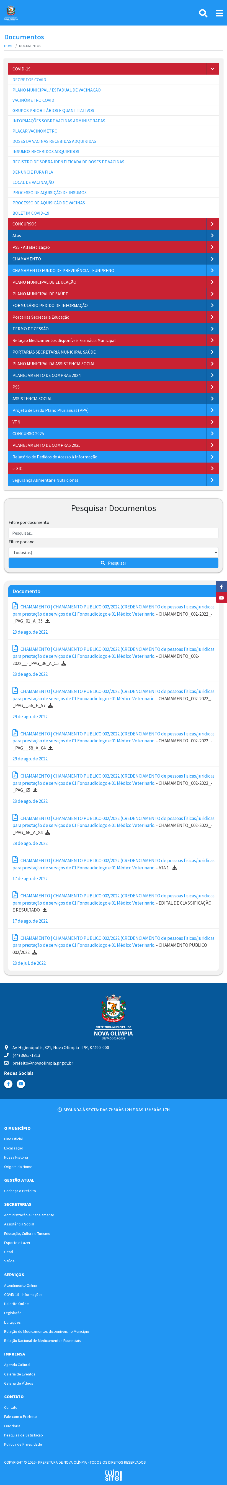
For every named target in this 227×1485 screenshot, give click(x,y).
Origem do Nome (18, 1166)
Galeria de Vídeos (18, 1383)
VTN (16, 422)
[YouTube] (21, 1084)
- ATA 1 (113, 864)
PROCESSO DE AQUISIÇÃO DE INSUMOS (49, 192)
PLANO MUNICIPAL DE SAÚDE (40, 293)
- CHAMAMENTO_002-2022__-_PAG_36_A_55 (113, 656)
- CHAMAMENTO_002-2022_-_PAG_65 (113, 783)
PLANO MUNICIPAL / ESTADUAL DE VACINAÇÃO (56, 90)
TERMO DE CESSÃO (30, 328)
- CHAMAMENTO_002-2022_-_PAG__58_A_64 (113, 741)
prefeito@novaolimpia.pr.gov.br (42, 1063)
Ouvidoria (12, 1425)
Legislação (13, 1312)
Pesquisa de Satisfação (23, 1435)
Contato (10, 1407)
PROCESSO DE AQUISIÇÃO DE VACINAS (48, 202)
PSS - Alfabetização (31, 247)
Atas (16, 235)
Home (8, 46)
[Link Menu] (219, 13)
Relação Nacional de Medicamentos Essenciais (42, 1340)
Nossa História (16, 1157)
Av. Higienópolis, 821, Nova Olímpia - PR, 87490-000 (60, 1047)
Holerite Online (16, 1303)
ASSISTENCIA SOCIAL (32, 398)
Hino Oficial (13, 1138)
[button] (212, 69)
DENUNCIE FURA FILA (32, 172)
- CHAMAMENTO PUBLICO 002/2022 (113, 945)
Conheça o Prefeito (20, 1190)
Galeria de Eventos (19, 1374)
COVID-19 (21, 69)
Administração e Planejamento (29, 1214)
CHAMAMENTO (26, 259)
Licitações (12, 1322)
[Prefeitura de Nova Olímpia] (11, 13)
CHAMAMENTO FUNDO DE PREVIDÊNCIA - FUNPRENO (63, 270)
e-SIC (17, 468)
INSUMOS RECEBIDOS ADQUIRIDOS (45, 151)
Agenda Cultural (17, 1364)
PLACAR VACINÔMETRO (35, 131)
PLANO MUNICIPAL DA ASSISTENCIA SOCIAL (53, 363)
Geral (8, 1251)
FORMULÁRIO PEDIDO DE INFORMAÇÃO (50, 305)
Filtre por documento (29, 522)
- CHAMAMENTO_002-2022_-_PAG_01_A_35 (113, 614)
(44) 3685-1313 (26, 1055)
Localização (13, 1148)
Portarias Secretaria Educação (40, 317)
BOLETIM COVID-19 (30, 213)
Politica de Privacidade (23, 1444)
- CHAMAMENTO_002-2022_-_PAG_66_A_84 (113, 825)
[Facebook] (8, 1084)
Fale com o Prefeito (20, 1416)
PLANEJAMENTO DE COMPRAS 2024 (46, 375)
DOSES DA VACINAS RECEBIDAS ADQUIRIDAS (54, 141)
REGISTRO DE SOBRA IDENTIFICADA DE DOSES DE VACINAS (68, 161)
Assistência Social (19, 1224)
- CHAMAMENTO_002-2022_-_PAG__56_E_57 (113, 698)
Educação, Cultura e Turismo (27, 1233)
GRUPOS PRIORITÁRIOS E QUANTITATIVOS (53, 110)
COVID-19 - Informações (23, 1294)
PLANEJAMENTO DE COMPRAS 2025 (46, 445)
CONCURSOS (24, 224)
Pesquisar (117, 563)
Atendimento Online (20, 1285)
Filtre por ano (22, 541)
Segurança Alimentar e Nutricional (45, 480)
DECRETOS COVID (29, 79)
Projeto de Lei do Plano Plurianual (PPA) (50, 410)
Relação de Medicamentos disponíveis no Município (46, 1331)
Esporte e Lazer (17, 1242)
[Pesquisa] (203, 13)
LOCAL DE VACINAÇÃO (33, 182)
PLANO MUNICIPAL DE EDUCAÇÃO (44, 282)
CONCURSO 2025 (28, 433)
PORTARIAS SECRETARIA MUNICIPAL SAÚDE (54, 352)
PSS (16, 387)
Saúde (9, 1260)
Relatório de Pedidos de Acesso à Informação (54, 457)
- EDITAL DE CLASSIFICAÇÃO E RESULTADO (113, 903)
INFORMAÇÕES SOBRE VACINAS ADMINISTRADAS (58, 120)
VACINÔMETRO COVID (33, 100)
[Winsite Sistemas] (113, 1475)
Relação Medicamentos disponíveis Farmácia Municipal (64, 340)
